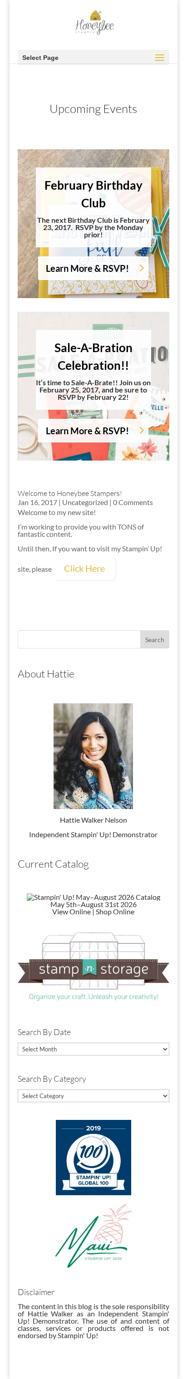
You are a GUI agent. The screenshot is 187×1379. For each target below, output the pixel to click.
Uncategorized (85, 502)
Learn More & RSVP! (87, 268)
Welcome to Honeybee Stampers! (70, 493)
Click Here (84, 568)
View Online (71, 911)
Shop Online (115, 911)
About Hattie (46, 673)
